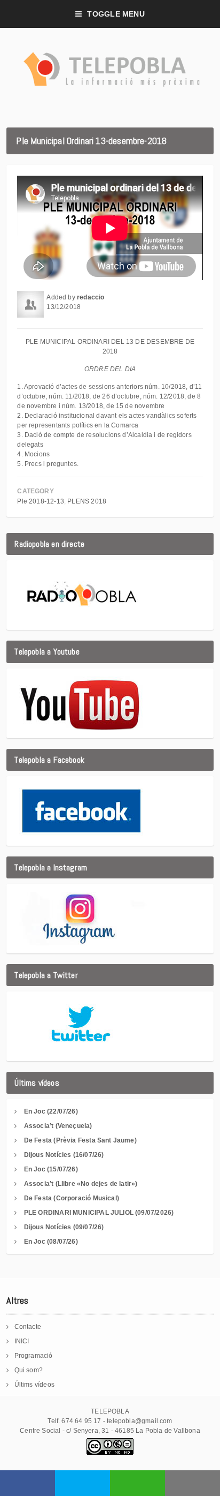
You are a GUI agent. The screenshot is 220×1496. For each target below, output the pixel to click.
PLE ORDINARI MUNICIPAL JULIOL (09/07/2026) (99, 1212)
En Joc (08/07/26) (51, 1241)
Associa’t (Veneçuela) (58, 1126)
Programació (33, 1355)
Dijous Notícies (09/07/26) (64, 1227)
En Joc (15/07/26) (51, 1169)
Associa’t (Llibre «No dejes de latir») (81, 1183)
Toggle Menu (115, 14)
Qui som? (28, 1370)
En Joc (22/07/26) (51, 1111)
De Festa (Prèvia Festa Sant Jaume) (80, 1140)
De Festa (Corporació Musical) (71, 1198)
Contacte (27, 1326)
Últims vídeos (34, 1384)
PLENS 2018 (86, 501)
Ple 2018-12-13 (40, 501)
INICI (21, 1341)
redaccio (90, 297)
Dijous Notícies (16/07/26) (64, 1155)
